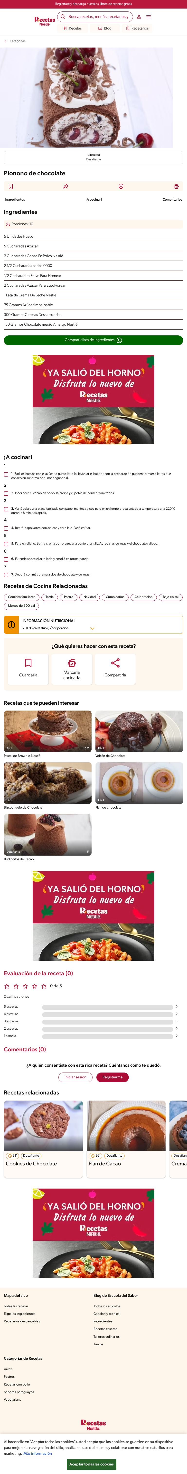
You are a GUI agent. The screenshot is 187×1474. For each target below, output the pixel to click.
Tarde (50, 597)
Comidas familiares (21, 597)
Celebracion (144, 597)
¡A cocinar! (94, 200)
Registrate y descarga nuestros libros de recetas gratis (93, 4)
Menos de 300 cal (21, 606)
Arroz (8, 1369)
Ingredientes (15, 200)
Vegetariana (12, 1400)
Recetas (75, 28)
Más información (37, 1454)
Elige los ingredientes (19, 1314)
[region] (93, 1454)
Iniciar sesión (75, 1077)
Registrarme (113, 1077)
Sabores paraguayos (19, 1392)
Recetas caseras (105, 1329)
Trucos (98, 1344)
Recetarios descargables (22, 1321)
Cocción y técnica (107, 1314)
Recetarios (140, 28)
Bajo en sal (170, 597)
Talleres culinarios (107, 1337)
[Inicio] (45, 22)
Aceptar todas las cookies (91, 1464)
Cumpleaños (115, 597)
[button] (11, 186)
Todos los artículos (107, 1306)
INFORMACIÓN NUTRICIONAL (49, 624)
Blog (108, 28)
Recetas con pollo (17, 1384)
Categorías (18, 41)
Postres (9, 1377)
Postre (68, 597)
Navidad (90, 597)
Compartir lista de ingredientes (89, 340)
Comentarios (172, 200)
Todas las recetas (16, 1306)
